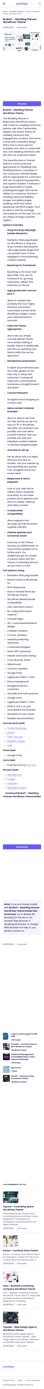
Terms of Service (32, 1380)
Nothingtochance (16, 787)
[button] (4, 3)
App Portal (16, 1068)
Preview (22, 103)
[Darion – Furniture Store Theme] (10, 1241)
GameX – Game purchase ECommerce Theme (22, 1077)
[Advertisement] (22, 77)
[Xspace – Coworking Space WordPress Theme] (10, 1197)
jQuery (10, 732)
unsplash (12, 783)
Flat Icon (31, 765)
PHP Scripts (16, 1040)
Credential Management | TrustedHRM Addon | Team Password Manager (23, 1056)
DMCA (19, 1380)
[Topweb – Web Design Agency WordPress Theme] (10, 1317)
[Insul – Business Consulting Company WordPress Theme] (10, 1276)
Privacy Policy (8, 1380)
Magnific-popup (16, 741)
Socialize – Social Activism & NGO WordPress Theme (24, 1045)
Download (22, 846)
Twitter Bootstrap (17, 728)
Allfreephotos (14, 774)
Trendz (14, 1071)
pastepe (22, 4)
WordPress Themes (17, 11)
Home (5, 11)
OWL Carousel (15, 736)
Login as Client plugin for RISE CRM (24, 1035)
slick (9, 745)
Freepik (11, 779)
